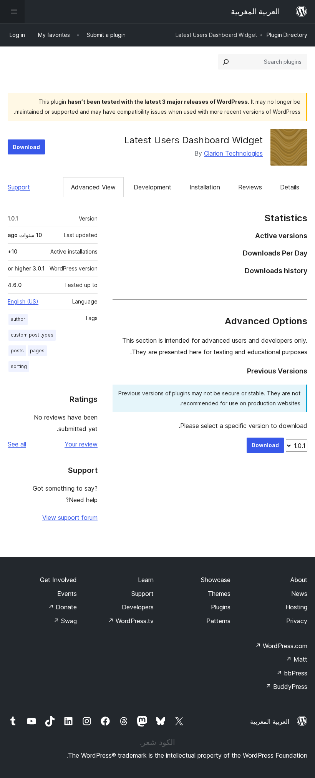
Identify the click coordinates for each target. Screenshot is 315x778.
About (298, 580)
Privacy (296, 621)
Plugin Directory (287, 35)
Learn (146, 580)
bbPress (291, 673)
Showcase (215, 580)
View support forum (70, 517)
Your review (81, 444)
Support (19, 187)
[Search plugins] (226, 62)
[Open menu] (12, 11)
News (299, 593)
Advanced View (93, 187)
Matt (296, 659)
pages (37, 350)
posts (17, 350)
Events (67, 593)
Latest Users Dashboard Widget (193, 140)
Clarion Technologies (233, 153)
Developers (138, 607)
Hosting (296, 607)
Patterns (218, 621)
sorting (19, 366)
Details (289, 187)
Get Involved (58, 580)
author (18, 319)
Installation (204, 187)
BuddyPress (286, 686)
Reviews (250, 187)
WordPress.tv (131, 621)
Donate (62, 607)
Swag (65, 621)
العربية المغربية (269, 721)
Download (26, 147)
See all (17, 444)
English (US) (23, 301)
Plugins (220, 607)
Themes (219, 593)
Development (152, 187)
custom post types (32, 335)
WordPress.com (281, 646)
